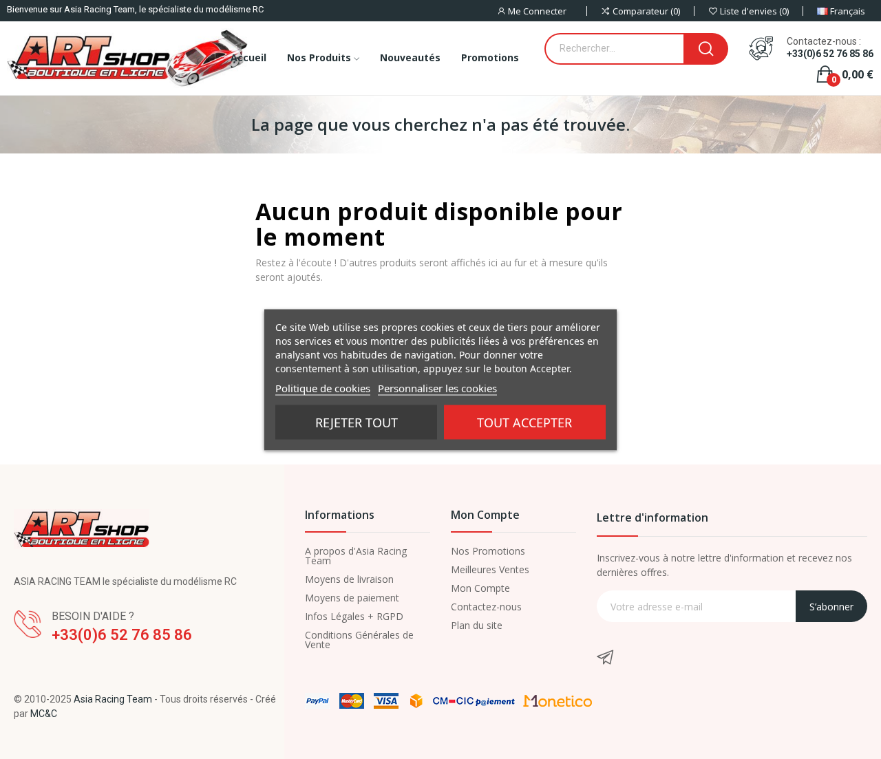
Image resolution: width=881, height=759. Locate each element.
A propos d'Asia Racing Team (356, 556)
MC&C (43, 713)
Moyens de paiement (352, 598)
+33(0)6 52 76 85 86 (830, 53)
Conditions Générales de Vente (359, 640)
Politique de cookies (322, 387)
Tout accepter (524, 422)
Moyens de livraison (349, 579)
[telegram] (605, 658)
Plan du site (476, 625)
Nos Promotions (488, 551)
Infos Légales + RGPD (354, 616)
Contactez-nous (486, 607)
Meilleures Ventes (490, 570)
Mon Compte (480, 588)
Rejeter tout (356, 422)
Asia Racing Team (113, 699)
